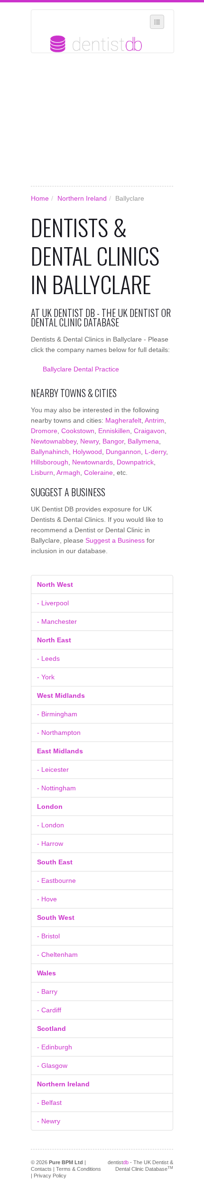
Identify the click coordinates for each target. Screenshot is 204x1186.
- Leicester (53, 769)
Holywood (87, 451)
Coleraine (98, 472)
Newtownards (92, 462)
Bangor (113, 441)
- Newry (48, 1121)
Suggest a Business (115, 540)
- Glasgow (52, 1065)
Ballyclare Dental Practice (81, 369)
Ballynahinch (50, 451)
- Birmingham (57, 714)
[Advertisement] (102, 119)
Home (40, 198)
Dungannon (123, 451)
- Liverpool (53, 603)
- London (50, 825)
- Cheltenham (57, 954)
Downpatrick (135, 462)
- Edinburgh (54, 1047)
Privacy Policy (50, 1175)
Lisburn (42, 472)
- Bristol (48, 936)
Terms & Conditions (78, 1169)
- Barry (47, 991)
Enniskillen (114, 431)
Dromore (44, 431)
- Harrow (50, 843)
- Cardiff (49, 1010)
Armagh (68, 472)
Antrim (154, 420)
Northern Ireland (82, 198)
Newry (89, 441)
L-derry (155, 451)
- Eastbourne (56, 880)
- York (46, 677)
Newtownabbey (53, 441)
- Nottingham (56, 788)
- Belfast (49, 1102)
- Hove (47, 899)
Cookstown (77, 431)
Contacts (41, 1169)
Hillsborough (49, 462)
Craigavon (149, 431)
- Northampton (59, 732)
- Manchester (57, 621)
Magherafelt (123, 420)
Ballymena (143, 441)
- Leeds (48, 658)
